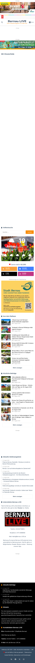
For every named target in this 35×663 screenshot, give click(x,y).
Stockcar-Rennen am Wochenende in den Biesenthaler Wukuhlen (17, 118)
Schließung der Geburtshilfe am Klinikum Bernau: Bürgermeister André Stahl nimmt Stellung (22, 336)
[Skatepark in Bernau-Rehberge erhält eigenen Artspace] (6, 330)
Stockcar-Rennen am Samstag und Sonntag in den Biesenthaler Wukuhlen (16, 76)
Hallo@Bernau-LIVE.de (19, 536)
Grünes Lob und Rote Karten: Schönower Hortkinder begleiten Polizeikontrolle (21, 360)
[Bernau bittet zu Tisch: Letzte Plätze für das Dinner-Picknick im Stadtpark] (6, 353)
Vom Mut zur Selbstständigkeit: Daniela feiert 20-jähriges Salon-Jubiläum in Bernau (23, 417)
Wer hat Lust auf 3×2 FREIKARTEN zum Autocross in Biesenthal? (15, 186)
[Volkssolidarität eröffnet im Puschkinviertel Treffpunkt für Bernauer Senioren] (6, 379)
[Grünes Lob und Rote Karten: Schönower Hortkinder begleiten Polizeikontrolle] (6, 360)
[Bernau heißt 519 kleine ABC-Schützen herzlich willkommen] (6, 345)
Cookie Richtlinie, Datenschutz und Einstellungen (18, 655)
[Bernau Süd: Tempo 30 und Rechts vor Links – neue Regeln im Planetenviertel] (6, 402)
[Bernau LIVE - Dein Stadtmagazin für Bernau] (17, 22)
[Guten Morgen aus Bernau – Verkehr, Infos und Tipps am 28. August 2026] (6, 387)
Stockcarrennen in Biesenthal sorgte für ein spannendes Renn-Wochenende (16, 158)
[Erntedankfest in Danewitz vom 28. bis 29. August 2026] (6, 410)
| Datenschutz (28, 652)
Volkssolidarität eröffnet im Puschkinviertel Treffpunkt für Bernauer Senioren (22, 378)
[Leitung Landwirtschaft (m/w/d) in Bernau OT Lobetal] (6, 395)
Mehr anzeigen (17, 368)
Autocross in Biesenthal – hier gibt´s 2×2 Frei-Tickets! (17, 215)
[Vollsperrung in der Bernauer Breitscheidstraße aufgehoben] (6, 322)
